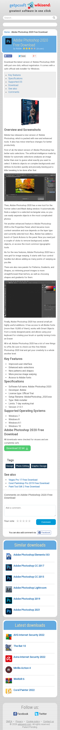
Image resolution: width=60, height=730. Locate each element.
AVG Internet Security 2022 (29, 634)
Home (7, 32)
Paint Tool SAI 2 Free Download (24, 486)
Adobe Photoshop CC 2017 (29, 565)
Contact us (48, 721)
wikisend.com (24, 724)
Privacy (19, 721)
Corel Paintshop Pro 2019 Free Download (29, 483)
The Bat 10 (20, 645)
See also (12, 88)
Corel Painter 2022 (24, 689)
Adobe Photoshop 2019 (27, 598)
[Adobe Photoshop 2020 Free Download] (30, 124)
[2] (25, 48)
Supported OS (15, 81)
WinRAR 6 (19, 678)
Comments (13, 92)
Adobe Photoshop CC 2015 (29, 576)
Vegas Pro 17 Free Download (23, 479)
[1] (24, 48)
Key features (14, 75)
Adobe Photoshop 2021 (27, 609)
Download (13, 85)
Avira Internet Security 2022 (29, 656)
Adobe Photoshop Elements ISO (32, 554)
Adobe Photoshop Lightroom (30, 587)
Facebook (22, 713)
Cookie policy (33, 721)
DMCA (9, 721)
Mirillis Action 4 (22, 667)
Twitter (43, 713)
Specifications (15, 78)
